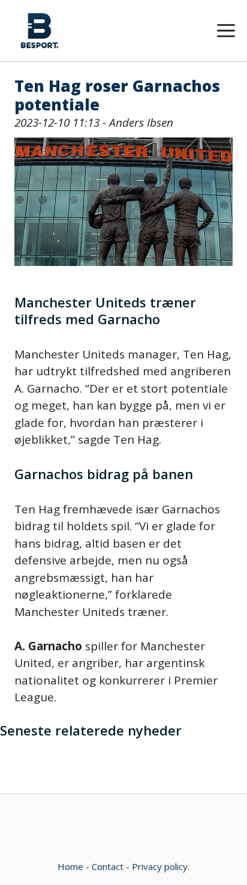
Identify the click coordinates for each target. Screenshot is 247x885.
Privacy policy (160, 866)
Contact (107, 866)
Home (70, 866)
